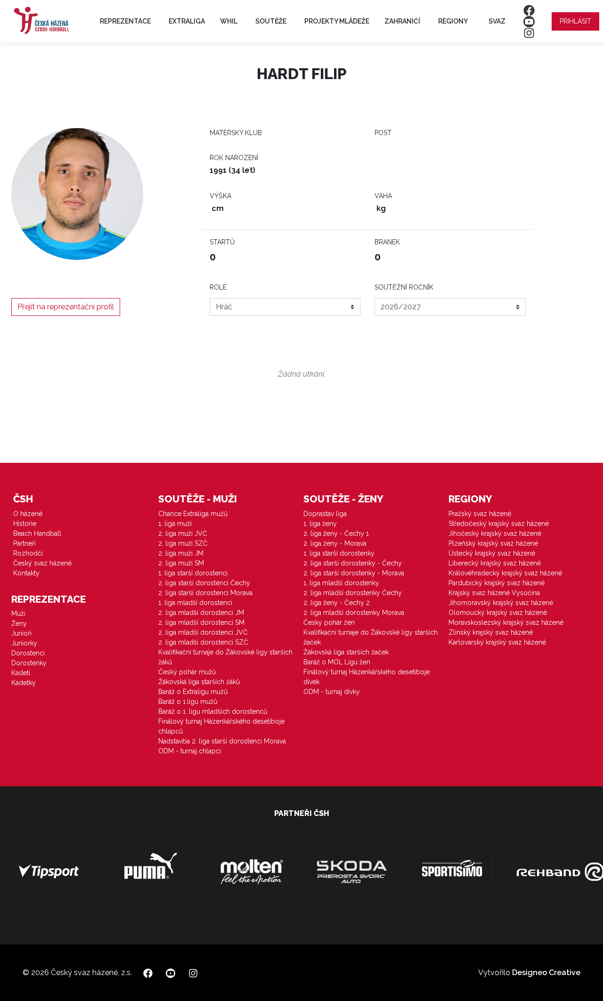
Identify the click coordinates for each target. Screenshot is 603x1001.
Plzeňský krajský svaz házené (493, 543)
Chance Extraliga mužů (193, 513)
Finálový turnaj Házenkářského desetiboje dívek (366, 677)
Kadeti (20, 673)
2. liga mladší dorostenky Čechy (352, 593)
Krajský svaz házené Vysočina (494, 593)
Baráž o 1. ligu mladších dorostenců (212, 711)
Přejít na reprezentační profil (65, 306)
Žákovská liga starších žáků (199, 682)
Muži (18, 613)
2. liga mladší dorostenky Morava (353, 612)
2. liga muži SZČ (183, 543)
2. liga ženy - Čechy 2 (336, 602)
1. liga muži (175, 523)
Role (218, 287)
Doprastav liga (325, 513)
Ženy (19, 623)
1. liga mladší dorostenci (195, 602)
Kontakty (26, 573)
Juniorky (24, 643)
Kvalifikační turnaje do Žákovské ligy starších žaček (370, 637)
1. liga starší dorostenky (339, 553)
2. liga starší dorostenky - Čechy (352, 563)
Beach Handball (37, 533)
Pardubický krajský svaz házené (496, 583)
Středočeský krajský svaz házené (498, 523)
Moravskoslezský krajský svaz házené (505, 622)
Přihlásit (575, 21)
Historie (24, 523)
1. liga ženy (320, 523)
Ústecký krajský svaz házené (491, 553)
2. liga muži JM (181, 553)
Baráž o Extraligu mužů (193, 691)
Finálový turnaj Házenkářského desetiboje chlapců (221, 726)
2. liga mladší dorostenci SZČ (203, 642)
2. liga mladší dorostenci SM (201, 622)
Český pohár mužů (187, 672)
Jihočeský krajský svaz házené (494, 533)
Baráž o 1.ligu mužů (187, 701)
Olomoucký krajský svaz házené (497, 612)
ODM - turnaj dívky (331, 691)
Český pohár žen (329, 622)
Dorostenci (28, 653)
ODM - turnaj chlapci (189, 751)
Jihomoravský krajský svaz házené (500, 602)
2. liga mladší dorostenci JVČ (203, 632)
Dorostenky (29, 663)
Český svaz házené (42, 563)
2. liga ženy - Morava (335, 543)
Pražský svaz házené (479, 513)
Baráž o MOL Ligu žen (336, 662)
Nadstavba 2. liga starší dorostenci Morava (222, 741)
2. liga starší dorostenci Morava (205, 593)
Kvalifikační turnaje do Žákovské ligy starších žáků (225, 657)
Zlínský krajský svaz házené (490, 632)
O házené (27, 513)
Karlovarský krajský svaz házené (497, 642)
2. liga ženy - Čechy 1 (336, 533)
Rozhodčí (28, 553)
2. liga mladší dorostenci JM (201, 612)
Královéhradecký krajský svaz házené (505, 573)
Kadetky (23, 682)
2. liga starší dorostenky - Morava (353, 573)
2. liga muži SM (181, 563)
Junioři (21, 633)
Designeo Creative (546, 972)
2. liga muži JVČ (182, 533)
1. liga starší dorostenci (193, 573)
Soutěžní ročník (404, 287)
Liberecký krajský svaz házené (494, 563)
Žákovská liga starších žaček (346, 652)
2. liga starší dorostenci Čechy (204, 583)
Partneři (24, 543)
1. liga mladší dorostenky (341, 583)
